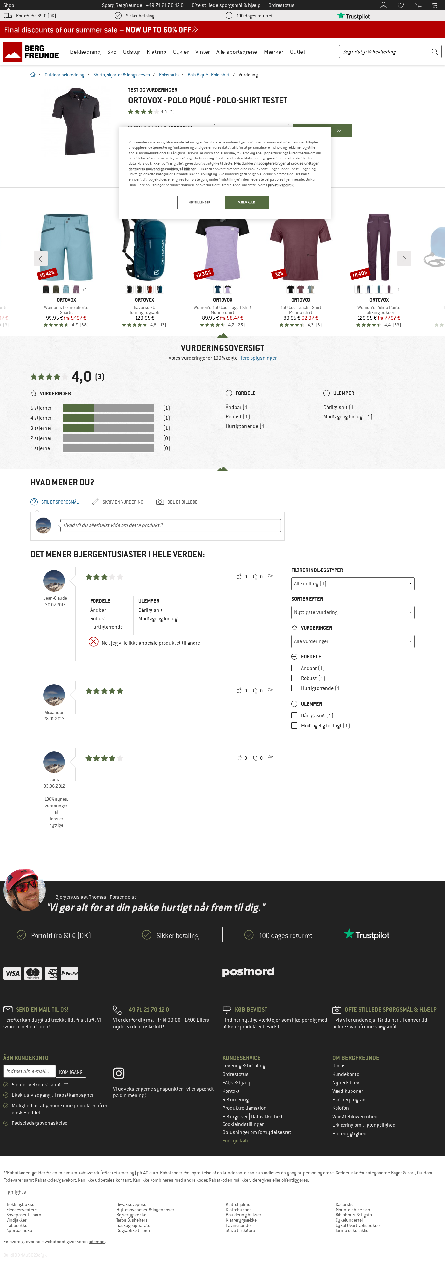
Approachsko (19, 1230)
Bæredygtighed (349, 1133)
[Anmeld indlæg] (270, 577)
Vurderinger (316, 628)
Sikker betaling (140, 16)
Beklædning (85, 51)
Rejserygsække (131, 1215)
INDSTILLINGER (199, 202)
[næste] (404, 258)
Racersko (344, 1204)
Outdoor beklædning (64, 75)
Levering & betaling (244, 1065)
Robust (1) (238, 417)
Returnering (236, 1099)
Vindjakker (17, 1220)
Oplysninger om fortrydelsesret (257, 1132)
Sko (112, 51)
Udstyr (131, 51)
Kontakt (231, 1091)
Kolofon (340, 1108)
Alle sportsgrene (236, 51)
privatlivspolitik (281, 185)
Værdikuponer (347, 1091)
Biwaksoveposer (132, 1204)
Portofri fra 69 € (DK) (36, 16)
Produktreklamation (244, 1108)
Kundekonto (345, 1074)
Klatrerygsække (241, 1220)
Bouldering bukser (243, 1215)
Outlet (297, 51)
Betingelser (236, 1116)
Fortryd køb (235, 1140)
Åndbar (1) (238, 407)
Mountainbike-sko (353, 1209)
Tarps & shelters (132, 1220)
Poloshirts (169, 75)
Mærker (273, 51)
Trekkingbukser (21, 1204)
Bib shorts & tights (354, 1215)
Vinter (202, 51)
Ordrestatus (236, 1074)
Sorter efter (307, 598)
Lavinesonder (239, 1225)
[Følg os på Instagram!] (123, 1075)
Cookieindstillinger (243, 1124)
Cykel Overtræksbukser (358, 1225)
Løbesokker (18, 1225)
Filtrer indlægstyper (317, 570)
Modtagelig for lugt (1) (348, 417)
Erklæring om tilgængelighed (363, 1125)
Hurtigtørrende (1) (246, 426)
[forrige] (41, 258)
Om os (339, 1065)
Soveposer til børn (24, 1215)
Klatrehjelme (238, 1204)
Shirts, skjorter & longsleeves (121, 75)
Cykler (181, 51)
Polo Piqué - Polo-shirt (209, 75)
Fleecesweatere (22, 1209)
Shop (8, 5)
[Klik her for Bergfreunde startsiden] (33, 51)
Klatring (156, 51)
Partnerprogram (349, 1099)
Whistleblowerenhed (355, 1116)
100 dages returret (255, 16)
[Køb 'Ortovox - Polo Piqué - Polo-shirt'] (76, 121)
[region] (225, 173)
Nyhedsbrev (345, 1082)
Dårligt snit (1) (339, 407)
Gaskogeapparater (134, 1225)
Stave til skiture (240, 1230)
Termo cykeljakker (353, 1230)
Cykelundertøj (349, 1220)
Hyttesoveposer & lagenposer (145, 1209)
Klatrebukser (238, 1209)
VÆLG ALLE (246, 202)
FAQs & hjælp (237, 1082)
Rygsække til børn (133, 1230)
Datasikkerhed (266, 1116)
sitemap (97, 1241)
